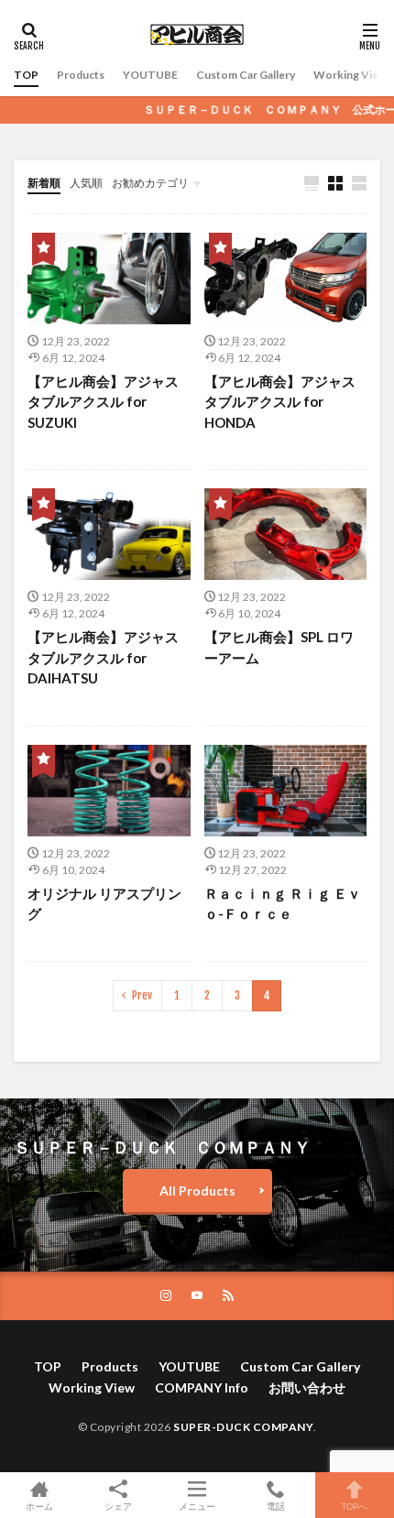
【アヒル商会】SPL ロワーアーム (279, 647)
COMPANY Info (201, 1387)
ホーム (39, 1506)
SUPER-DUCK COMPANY (243, 1427)
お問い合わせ (306, 1387)
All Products (197, 1190)
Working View (350, 75)
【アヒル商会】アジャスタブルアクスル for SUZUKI (103, 402)
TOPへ (354, 1506)
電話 (276, 1506)
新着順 (43, 183)
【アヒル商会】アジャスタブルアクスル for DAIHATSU (103, 657)
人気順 (86, 183)
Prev (142, 995)
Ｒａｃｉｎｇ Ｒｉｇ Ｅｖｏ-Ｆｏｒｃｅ (282, 904)
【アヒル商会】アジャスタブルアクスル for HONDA (280, 402)
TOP (26, 75)
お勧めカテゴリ (150, 183)
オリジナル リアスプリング (104, 904)
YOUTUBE (150, 75)
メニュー (197, 1506)
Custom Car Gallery (245, 75)
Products (80, 75)
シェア (118, 1506)
